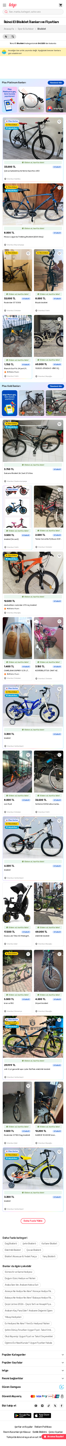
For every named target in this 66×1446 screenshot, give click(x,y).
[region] (34, 100)
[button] (4, 5)
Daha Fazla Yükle (33, 1221)
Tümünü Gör (56, 83)
